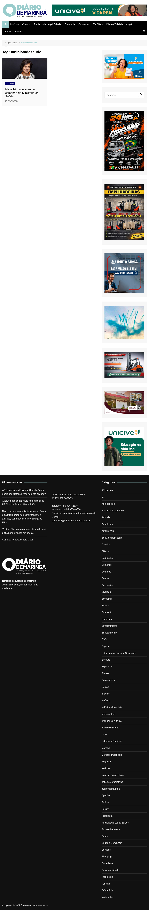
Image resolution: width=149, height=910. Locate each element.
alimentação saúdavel (113, 510)
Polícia (105, 802)
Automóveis (108, 531)
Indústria (106, 700)
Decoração (107, 585)
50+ (103, 497)
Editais (105, 605)
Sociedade (107, 863)
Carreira (106, 544)
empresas (107, 619)
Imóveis (106, 693)
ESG (104, 639)
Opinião (106, 795)
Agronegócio (108, 504)
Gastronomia (108, 680)
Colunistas (83, 24)
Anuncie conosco (13, 31)
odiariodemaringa (111, 789)
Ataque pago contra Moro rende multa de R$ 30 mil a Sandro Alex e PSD (23, 503)
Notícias (14, 24)
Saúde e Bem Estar (112, 843)
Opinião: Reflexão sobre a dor (17, 539)
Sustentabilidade (110, 870)
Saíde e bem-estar (111, 829)
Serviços (106, 850)
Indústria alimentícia (112, 707)
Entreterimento (109, 632)
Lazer (104, 734)
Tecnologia (107, 877)
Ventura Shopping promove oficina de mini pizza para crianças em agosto (24, 531)
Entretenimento (109, 626)
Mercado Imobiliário (112, 755)
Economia (69, 24)
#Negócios (107, 490)
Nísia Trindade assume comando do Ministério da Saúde (22, 93)
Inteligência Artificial (112, 721)
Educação (107, 612)
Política (105, 809)
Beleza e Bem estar (112, 538)
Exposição (107, 666)
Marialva (106, 748)
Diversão (106, 592)
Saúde (105, 836)
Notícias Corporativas (113, 775)
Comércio (107, 565)
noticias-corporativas (112, 782)
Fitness (105, 673)
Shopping (107, 856)
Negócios (106, 761)
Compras (106, 571)
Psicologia (107, 816)
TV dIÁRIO (107, 890)
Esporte (106, 646)
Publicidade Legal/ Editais (47, 24)
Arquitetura (107, 524)
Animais (106, 517)
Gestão (105, 687)
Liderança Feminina (112, 741)
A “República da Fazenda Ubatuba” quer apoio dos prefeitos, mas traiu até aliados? (24, 492)
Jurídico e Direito (110, 727)
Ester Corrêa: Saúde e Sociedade (119, 653)
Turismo (106, 883)
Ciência (106, 551)
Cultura (105, 578)
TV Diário (98, 24)
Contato (26, 24)
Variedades (107, 897)
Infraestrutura (108, 714)
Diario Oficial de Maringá (119, 24)
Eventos (106, 660)
